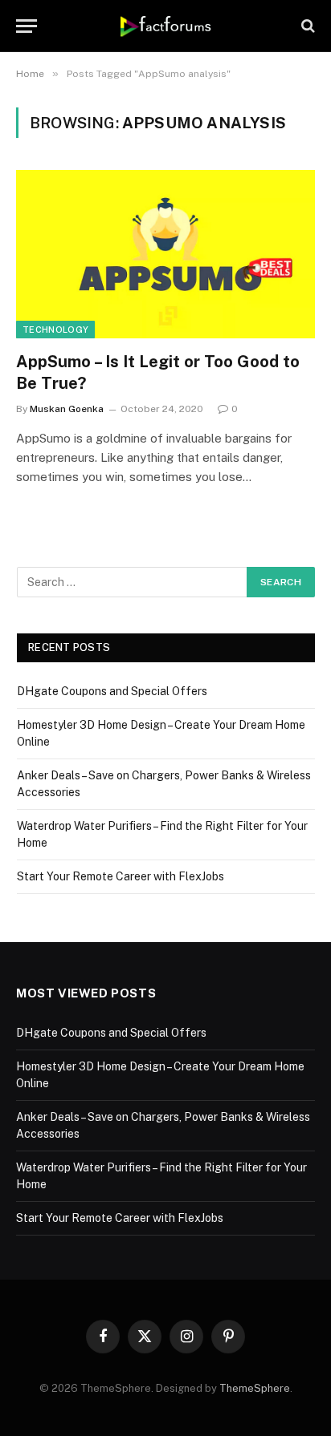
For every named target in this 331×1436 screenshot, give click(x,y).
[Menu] (26, 26)
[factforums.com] (166, 26)
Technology (55, 329)
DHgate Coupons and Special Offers (112, 691)
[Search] (306, 26)
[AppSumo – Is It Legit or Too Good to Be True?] (165, 254)
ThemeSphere (254, 1388)
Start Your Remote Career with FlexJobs (120, 876)
